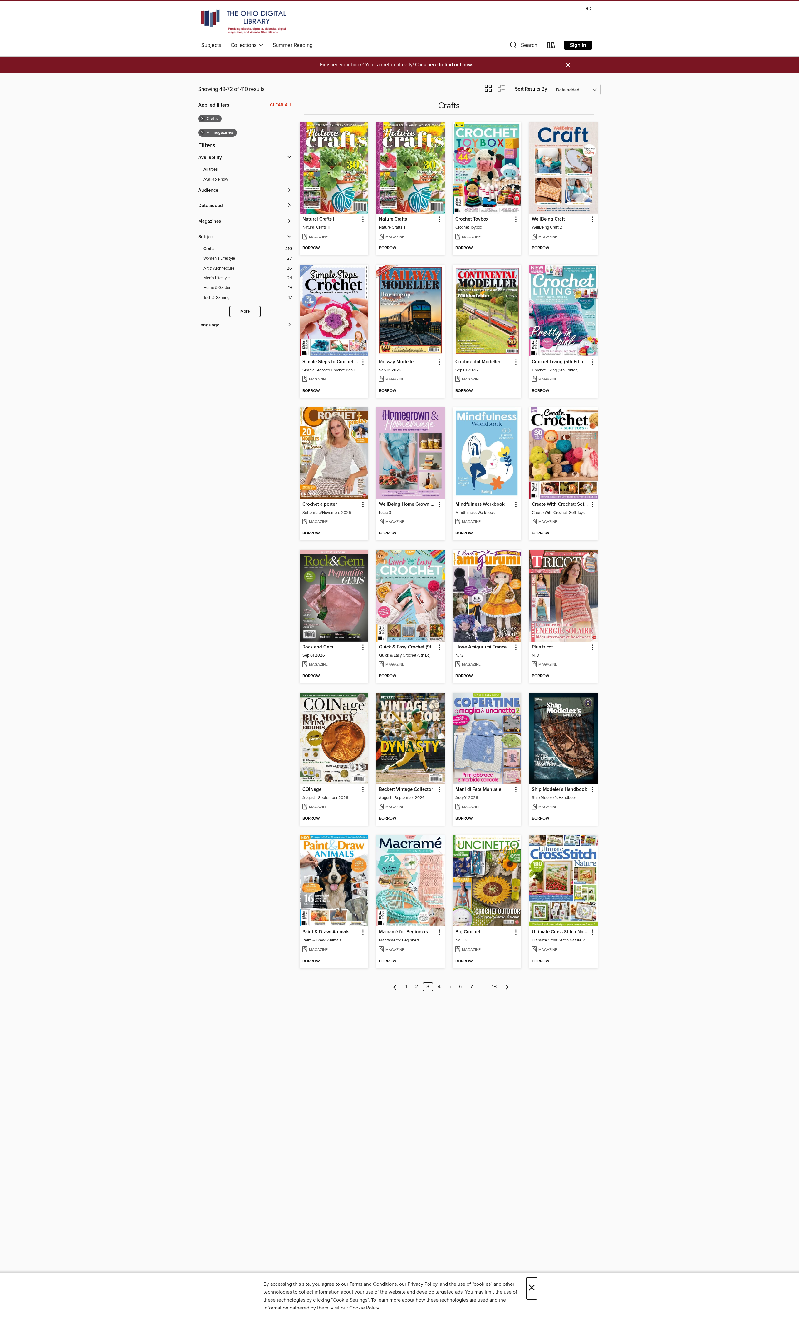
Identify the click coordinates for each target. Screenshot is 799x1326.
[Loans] (551, 46)
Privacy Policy (422, 1284)
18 (494, 986)
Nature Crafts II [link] (395, 219)
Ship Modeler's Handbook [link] (559, 789)
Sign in (578, 45)
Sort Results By (531, 89)
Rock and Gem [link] (317, 647)
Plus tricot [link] (542, 647)
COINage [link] (311, 789)
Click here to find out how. (444, 65)
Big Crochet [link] (467, 932)
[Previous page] (395, 987)
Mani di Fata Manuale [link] (478, 789)
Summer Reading (293, 45)
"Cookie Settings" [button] (350, 1300)
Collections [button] (245, 45)
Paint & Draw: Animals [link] (325, 932)
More (245, 311)
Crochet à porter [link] (319, 504)
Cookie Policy (364, 1308)
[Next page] (507, 987)
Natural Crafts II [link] (319, 219)
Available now (215, 179)
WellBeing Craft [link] (548, 219)
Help (587, 8)
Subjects (211, 45)
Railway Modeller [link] (397, 362)
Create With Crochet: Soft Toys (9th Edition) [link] (560, 504)
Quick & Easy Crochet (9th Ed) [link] (407, 647)
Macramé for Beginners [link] (403, 932)
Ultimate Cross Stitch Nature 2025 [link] (560, 932)
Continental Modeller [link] (477, 362)
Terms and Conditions (373, 1284)
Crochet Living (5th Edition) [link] (560, 362)
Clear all (281, 105)
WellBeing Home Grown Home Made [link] (407, 504)
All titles (210, 169)
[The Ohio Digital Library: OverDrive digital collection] (244, 21)
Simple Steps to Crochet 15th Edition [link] (331, 362)
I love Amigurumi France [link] (481, 647)
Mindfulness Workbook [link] (480, 504)
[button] (523, 46)
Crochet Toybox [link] (471, 219)
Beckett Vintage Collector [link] (406, 789)
